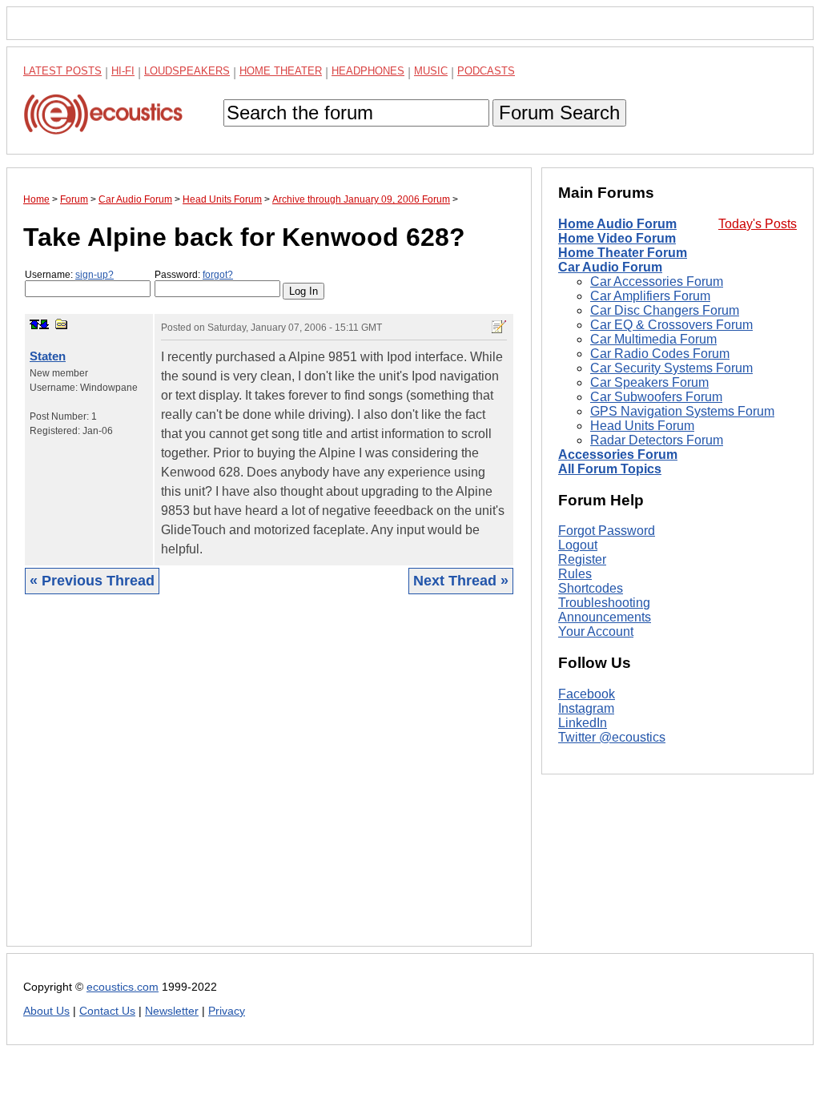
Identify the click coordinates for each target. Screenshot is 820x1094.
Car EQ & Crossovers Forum (671, 325)
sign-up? (94, 274)
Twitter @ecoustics (611, 737)
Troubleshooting (604, 602)
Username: (69, 274)
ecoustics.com (122, 987)
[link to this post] (62, 324)
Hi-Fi (123, 71)
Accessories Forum (617, 454)
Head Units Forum (642, 425)
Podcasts (486, 71)
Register (582, 559)
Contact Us (107, 1011)
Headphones (368, 71)
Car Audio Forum (610, 267)
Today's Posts (757, 224)
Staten (48, 356)
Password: (194, 274)
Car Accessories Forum (656, 281)
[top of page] (34, 324)
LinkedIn (582, 723)
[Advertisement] (269, 782)
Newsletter (172, 1011)
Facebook (586, 694)
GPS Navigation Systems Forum (682, 411)
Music (431, 71)
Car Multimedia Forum (653, 339)
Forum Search (559, 112)
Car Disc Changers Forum (664, 310)
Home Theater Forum (622, 252)
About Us (46, 1011)
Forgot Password (606, 530)
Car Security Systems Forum (671, 368)
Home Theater (280, 71)
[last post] (44, 324)
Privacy (226, 1011)
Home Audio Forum (617, 224)
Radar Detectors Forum (656, 440)
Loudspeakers (187, 71)
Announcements (604, 617)
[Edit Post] (499, 326)
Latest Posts (62, 71)
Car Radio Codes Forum (660, 353)
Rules (575, 574)
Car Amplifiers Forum (650, 296)
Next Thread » (460, 581)
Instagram (586, 708)
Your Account (595, 631)
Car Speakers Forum (649, 382)
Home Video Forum (617, 238)
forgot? (218, 274)
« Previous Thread (92, 581)
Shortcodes (590, 588)
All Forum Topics (609, 469)
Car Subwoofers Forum (656, 397)
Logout (577, 545)
